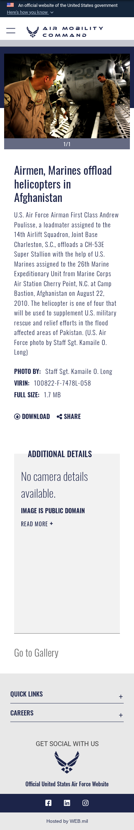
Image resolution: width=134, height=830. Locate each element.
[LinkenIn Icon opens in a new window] (67, 803)
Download (35, 416)
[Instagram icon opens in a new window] (85, 803)
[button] (31, 12)
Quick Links (26, 694)
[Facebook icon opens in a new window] (48, 803)
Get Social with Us (67, 744)
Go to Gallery (36, 652)
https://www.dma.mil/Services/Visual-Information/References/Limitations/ (62, 620)
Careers (21, 713)
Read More (35, 524)
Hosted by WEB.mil (67, 821)
